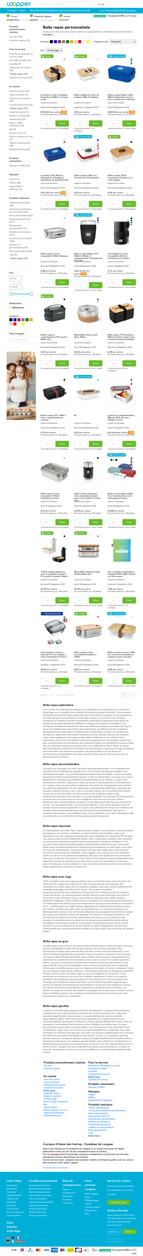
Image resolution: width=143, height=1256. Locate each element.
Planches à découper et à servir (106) (21, 55)
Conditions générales (12, 1187)
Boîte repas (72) (19, 74)
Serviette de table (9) (19, 60)
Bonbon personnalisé (99, 1121)
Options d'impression (69, 1191)
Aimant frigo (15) (17, 119)
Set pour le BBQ (96, 1087)
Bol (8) (12, 129)
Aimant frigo (50, 1098)
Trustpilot (116, 15)
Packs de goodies (38, 1215)
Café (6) (13, 254)
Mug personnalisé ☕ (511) (20, 220)
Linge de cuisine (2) (19, 112)
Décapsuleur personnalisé (101, 1118)
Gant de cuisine (51, 1079)
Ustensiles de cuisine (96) (20, 69)
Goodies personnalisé (43, 1181)
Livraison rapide (52, 1068)
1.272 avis (130, 15)
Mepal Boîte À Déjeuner (100, 1100)
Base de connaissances (71, 1183)
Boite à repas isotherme (56, 1101)
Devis (62, 123)
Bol (45, 1104)
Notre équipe (91, 1193)
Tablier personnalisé (54, 1112)
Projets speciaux (37, 1212)
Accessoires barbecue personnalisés (107, 1110)
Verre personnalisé (98, 1113)
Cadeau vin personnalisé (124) (18, 246)
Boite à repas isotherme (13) (16, 124)
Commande (12, 1208)
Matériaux (67, 1196)
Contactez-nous (119, 1202)
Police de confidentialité (14, 1194)
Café (90, 1132)
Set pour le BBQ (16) (19, 165)
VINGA (91, 1097)
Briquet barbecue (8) (19, 149)
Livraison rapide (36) (19, 40)
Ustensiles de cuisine (99, 1074)
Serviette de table (97, 1068)
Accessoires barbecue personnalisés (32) (20, 210)
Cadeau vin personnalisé (100, 1127)
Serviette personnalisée (41, 1202)
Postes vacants (92, 1207)
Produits (66, 1199)
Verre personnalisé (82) (21, 215)
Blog (87, 1197)
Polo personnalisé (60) (20, 251)
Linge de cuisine (52, 1093)
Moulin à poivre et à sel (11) (21, 138)
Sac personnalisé (37, 1198)
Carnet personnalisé (39, 1192)
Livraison (11, 1205)
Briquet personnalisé (39, 1185)
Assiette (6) (15, 64)
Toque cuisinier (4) (18, 94)
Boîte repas (94, 1076)
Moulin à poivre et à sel (55, 1110)
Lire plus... (48, 34)
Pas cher (48, 1065)
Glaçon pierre (50, 1107)
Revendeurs (91, 1210)
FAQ (87, 1213)
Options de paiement (12, 1200)
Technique (67, 1202)
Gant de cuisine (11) (19, 91)
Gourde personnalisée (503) (20, 240)
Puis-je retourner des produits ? (15, 1214)
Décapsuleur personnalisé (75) (18, 227)
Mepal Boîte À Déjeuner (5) (16, 188)
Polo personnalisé (97, 1130)
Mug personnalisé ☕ (99, 1116)
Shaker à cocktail (52, 1096)
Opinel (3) (14, 179)
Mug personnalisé (38, 1208)
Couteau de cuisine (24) (21, 77)
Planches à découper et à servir (104, 1065)
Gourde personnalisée (99, 1124)
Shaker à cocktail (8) (19, 115)
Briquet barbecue (52, 1115)
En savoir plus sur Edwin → (57, 1167)
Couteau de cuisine (98, 1079)
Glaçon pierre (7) (17, 133)
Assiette (92, 1071)
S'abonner (129, 1231)
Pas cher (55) (15, 36)
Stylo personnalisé (38, 1205)
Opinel (91, 1094)
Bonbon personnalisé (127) (20, 233)
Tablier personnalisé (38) (19, 144)
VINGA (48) (15, 182)
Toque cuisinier (51, 1082)
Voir (47, 123)
